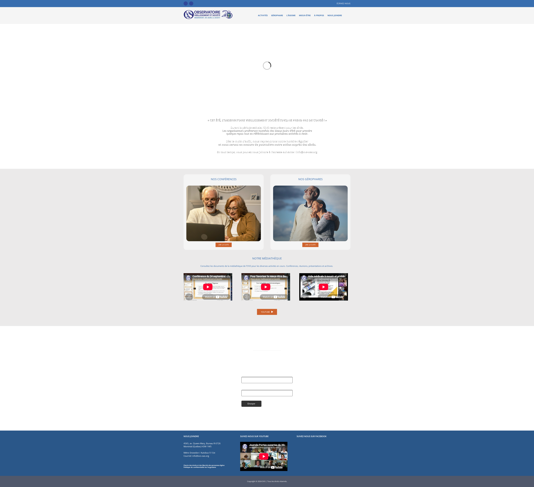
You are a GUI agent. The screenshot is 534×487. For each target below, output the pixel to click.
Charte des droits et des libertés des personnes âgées (204, 465)
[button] (346, 15)
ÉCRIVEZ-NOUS (343, 3)
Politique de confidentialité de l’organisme (200, 467)
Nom (243, 374)
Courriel (245, 387)
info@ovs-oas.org (306, 151)
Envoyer (251, 403)
